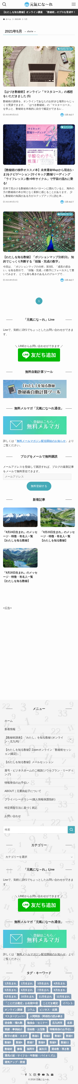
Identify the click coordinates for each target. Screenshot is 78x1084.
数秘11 (65, 1042)
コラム (31, 1009)
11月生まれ (45, 996)
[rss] (47, 1074)
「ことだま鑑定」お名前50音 (21, 1003)
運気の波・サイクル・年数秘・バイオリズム (30, 1055)
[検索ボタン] (4, 4)
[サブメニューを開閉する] (70, 739)
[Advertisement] (39, 649)
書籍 (19, 1048)
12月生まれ (63, 996)
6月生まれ (27, 990)
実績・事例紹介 (13, 1029)
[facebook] (26, 1074)
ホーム (9, 720)
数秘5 (8, 1042)
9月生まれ (10, 996)
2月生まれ (27, 983)
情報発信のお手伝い (17, 782)
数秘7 (30, 1042)
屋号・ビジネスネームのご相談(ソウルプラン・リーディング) (39, 772)
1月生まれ (10, 983)
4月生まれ (59, 983)
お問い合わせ (13, 816)
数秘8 (41, 1042)
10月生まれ (27, 996)
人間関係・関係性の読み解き (46, 1016)
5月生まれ (10, 990)
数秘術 (8, 1048)
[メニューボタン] (73, 4)
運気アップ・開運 (15, 1062)
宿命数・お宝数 (36, 1029)
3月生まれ (43, 983)
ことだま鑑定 (50, 1003)
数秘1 (35, 1035)
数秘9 (53, 1042)
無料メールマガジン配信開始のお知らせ (41, 440)
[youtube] (43, 1074)
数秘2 (47, 1035)
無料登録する (39, 486)
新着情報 (10, 729)
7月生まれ (43, 990)
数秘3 (58, 1035)
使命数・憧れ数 (13, 1022)
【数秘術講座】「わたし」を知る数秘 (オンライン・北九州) (34, 739)
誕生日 (43, 1048)
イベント (68, 1003)
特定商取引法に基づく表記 (21, 807)
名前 (69, 1022)
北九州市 (57, 1022)
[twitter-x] (30, 1074)
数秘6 (19, 1042)
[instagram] (34, 1074)
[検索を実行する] (71, 829)
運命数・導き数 (60, 1048)
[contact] (52, 1074)
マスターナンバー (15, 1016)
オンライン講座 (13, 1009)
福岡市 (30, 1048)
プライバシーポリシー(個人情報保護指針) (30, 799)
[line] (39, 1074)
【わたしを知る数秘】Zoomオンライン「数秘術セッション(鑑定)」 (38, 751)
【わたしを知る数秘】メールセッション (29, 762)
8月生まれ (59, 990)
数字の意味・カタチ (16, 1035)
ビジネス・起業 (48, 1009)
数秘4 (69, 1035)
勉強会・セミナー (37, 1022)
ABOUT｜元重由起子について (23, 790)
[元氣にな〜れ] (39, 4)
